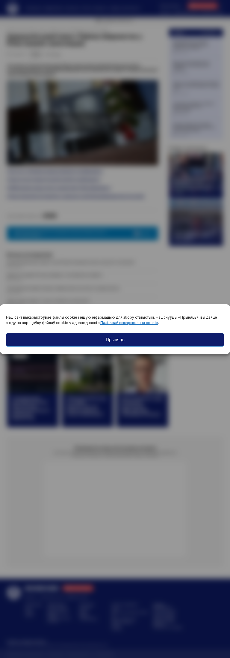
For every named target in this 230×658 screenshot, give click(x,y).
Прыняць (115, 339)
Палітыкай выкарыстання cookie (129, 322)
